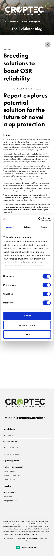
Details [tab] (27, 227)
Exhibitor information (13, 448)
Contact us (10, 435)
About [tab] (44, 227)
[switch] (46, 285)
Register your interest (13, 454)
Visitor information (12, 442)
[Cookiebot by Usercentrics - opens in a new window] (38, 219)
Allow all (27, 315)
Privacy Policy (44, 538)
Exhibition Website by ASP (29, 547)
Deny (27, 334)
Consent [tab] (9, 227)
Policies (27, 541)
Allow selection (27, 325)
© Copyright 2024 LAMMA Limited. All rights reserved (21, 538)
